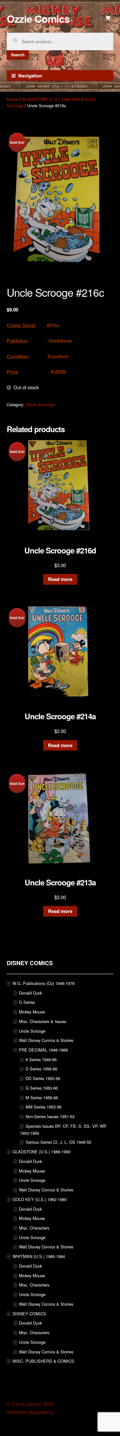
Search (18, 55)
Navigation (30, 75)
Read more (60, 579)
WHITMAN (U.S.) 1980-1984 (38, 1256)
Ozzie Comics (38, 18)
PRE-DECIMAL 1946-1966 (43, 1050)
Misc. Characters (34, 1228)
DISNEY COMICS (29, 1314)
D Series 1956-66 (41, 1069)
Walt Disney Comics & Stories (46, 1040)
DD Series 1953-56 (43, 1078)
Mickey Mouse (32, 1012)
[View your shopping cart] (108, 17)
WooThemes (69, 1412)
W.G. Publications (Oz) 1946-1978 (43, 983)
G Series (27, 1002)
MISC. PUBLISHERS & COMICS (43, 1361)
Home (12, 99)
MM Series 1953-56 (43, 1107)
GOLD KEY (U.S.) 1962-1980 (39, 1199)
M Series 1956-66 (42, 1097)
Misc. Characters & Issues (42, 1021)
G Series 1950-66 (42, 1088)
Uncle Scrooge (40, 404)
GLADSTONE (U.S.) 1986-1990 (51, 99)
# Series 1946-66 (41, 1059)
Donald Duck (30, 993)
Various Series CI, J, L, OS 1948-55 (58, 1142)
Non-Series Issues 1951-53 (50, 1116)
